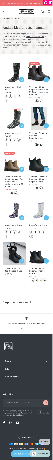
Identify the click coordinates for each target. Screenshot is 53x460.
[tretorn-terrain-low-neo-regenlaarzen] (37, 145)
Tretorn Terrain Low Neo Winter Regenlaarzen (38, 179)
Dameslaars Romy (13, 225)
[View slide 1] (21, 329)
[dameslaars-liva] (6, 96)
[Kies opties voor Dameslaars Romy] (21, 217)
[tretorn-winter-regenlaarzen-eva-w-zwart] (37, 101)
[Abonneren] (43, 400)
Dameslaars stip (13, 133)
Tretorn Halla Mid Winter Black (14, 269)
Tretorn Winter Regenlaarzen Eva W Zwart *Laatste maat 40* (38, 91)
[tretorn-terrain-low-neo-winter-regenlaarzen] (41, 145)
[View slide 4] (31, 329)
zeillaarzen (38, 42)
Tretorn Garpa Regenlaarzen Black (36, 270)
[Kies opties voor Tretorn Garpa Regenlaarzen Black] (46, 261)
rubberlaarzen (9, 45)
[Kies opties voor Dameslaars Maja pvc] (21, 79)
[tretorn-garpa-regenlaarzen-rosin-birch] (45, 280)
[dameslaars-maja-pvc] (10, 96)
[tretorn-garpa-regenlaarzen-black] (32, 280)
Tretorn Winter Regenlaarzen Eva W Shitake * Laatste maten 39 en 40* (14, 181)
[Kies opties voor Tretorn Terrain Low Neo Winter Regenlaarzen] (46, 169)
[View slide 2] (24, 329)
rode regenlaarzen (35, 36)
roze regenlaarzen (11, 39)
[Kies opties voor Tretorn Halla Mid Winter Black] (21, 261)
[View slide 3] (28, 329)
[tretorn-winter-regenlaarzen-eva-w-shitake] (41, 101)
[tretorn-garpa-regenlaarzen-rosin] (37, 280)
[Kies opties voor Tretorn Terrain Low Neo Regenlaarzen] (46, 125)
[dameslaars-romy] (14, 96)
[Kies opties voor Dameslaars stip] (21, 125)
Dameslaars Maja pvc (13, 88)
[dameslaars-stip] (19, 96)
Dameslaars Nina (38, 225)
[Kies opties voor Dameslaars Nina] (46, 217)
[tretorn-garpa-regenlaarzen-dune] (41, 280)
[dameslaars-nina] (6, 101)
